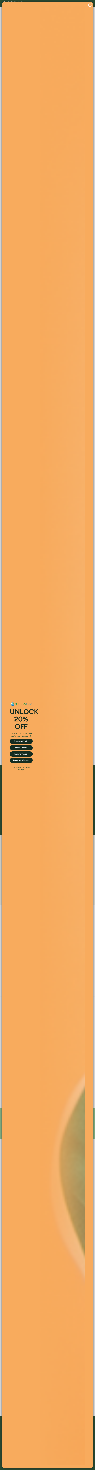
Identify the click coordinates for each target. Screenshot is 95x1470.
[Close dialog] (90, 4)
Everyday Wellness (21, 760)
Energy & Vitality (21, 741)
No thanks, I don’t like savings (21, 768)
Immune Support (21, 754)
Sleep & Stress (21, 747)
